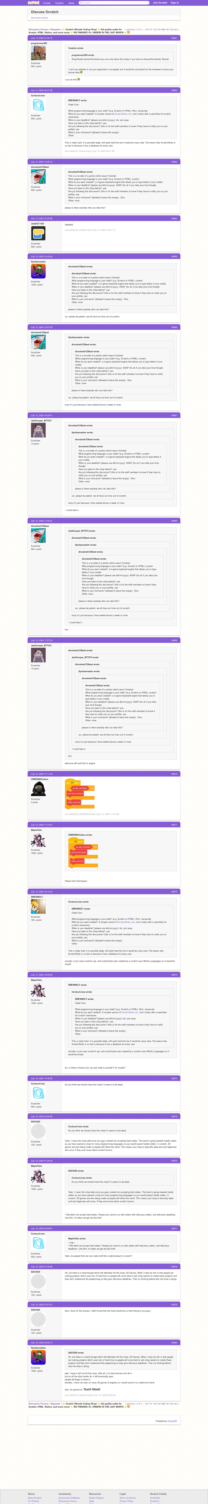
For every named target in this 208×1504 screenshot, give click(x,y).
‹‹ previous (130, 29)
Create (46, 3)
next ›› (176, 29)
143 (159, 29)
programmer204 (39, 43)
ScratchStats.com (123, 113)
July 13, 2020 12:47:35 (41, 327)
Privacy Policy (126, 1501)
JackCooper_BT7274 (41, 420)
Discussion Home (39, 17)
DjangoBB (172, 1420)
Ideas (71, 3)
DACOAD (35, 1121)
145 (167, 29)
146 (171, 29)
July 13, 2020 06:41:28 (41, 90)
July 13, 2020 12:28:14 (41, 161)
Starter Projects (96, 1497)
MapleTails (36, 829)
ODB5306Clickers (39, 779)
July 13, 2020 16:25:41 (41, 415)
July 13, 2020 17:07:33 (41, 640)
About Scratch (34, 1497)
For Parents (33, 1501)
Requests (55, 29)
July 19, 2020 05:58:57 (41, 1228)
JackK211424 (37, 223)
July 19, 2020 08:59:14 (41, 1342)
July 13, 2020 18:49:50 (41, 974)
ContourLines (38, 95)
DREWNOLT (37, 896)
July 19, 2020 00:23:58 (41, 1116)
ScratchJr (154, 1501)
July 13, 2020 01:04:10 (41, 37)
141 (150, 29)
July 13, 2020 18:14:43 (41, 891)
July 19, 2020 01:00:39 (41, 1160)
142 (154, 29)
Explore (59, 3)
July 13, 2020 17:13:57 (41, 824)
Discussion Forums (38, 29)
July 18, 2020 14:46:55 (41, 1078)
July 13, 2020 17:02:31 (41, 520)
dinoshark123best (40, 166)
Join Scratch (160, 2)
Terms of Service (128, 1497)
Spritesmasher (38, 261)
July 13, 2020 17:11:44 (41, 773)
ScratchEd (155, 1497)
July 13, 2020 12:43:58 (41, 218)
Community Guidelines (69, 1497)
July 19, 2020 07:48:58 (41, 1266)
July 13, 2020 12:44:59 (41, 256)
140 (146, 29)
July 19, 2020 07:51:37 (41, 1304)
